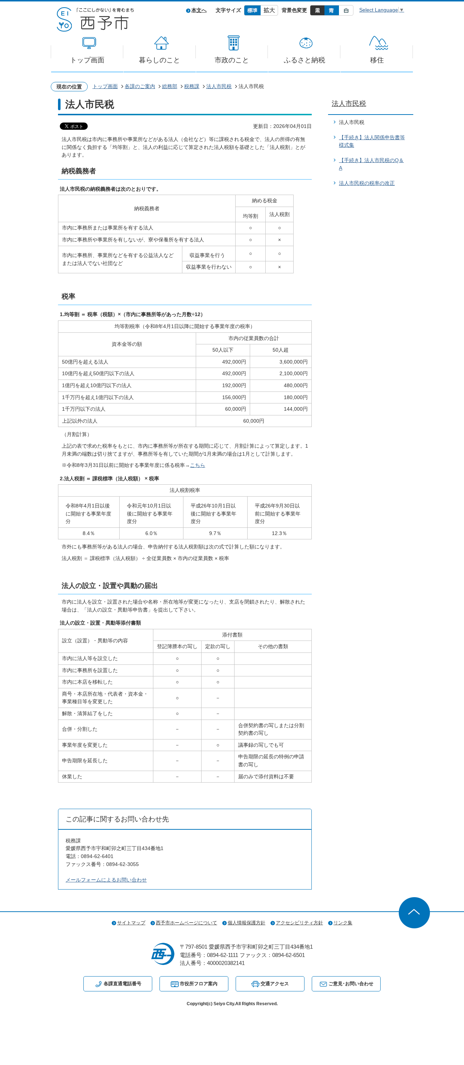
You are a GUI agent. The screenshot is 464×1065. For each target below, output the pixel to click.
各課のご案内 (140, 86)
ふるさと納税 (304, 60)
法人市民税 (219, 86)
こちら (197, 465)
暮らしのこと (159, 60)
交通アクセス (275, 983)
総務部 (169, 86)
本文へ (199, 10)
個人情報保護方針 (246, 922)
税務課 (191, 86)
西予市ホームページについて (186, 922)
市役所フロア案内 (199, 983)
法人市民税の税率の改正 (367, 183)
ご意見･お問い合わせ (350, 983)
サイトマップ (131, 922)
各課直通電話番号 (122, 983)
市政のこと (232, 60)
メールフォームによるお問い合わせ (106, 880)
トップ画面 (87, 60)
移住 (377, 60)
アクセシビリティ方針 (299, 922)
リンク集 (343, 922)
